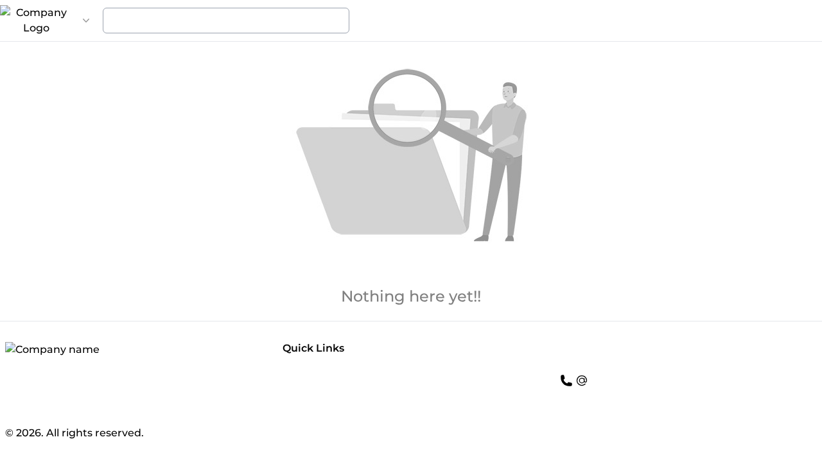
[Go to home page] (36, 20)
